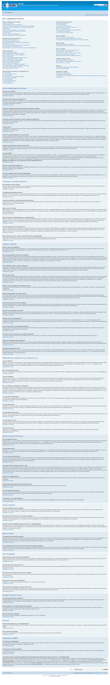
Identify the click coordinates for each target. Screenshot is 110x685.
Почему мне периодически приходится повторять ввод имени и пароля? (18, 26)
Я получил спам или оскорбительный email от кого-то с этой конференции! (72, 39)
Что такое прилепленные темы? (9, 80)
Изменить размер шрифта (106, 12)
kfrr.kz (21, 4)
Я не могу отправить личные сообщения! (65, 37)
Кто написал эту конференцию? (63, 73)
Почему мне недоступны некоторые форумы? (13, 60)
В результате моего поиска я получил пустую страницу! (68, 52)
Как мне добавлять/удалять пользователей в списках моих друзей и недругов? (73, 45)
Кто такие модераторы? (61, 24)
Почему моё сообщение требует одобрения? (12, 66)
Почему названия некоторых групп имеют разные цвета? (68, 29)
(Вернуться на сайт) (53, 5)
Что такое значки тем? (7, 83)
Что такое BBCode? (7, 72)
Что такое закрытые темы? (8, 81)
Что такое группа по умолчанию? (63, 31)
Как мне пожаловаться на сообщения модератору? (14, 64)
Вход (106, 14)
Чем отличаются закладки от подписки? (64, 60)
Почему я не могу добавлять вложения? (11, 61)
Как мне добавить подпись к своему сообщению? (13, 54)
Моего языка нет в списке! (8, 43)
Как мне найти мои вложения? (62, 68)
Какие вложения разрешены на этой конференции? (67, 67)
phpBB (52, 675)
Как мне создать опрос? (8, 56)
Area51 (102, 650)
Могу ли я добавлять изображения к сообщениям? (14, 76)
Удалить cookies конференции (87, 672)
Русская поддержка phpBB (55, 676)
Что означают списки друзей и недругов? (65, 44)
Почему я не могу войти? (8, 23)
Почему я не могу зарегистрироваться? (11, 33)
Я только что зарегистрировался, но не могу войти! (14, 29)
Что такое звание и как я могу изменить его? (12, 46)
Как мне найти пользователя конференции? (65, 54)
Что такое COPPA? (7, 32)
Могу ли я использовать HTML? (9, 74)
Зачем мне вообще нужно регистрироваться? (13, 24)
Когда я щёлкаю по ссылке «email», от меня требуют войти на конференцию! (19, 47)
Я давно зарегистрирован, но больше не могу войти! (14, 31)
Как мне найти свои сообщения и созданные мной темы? (68, 55)
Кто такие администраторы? (62, 23)
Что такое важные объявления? (9, 77)
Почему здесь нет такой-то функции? (64, 74)
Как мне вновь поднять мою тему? (10, 68)
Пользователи (93, 14)
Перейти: (72, 669)
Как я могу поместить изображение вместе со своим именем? (16, 45)
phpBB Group (48, 642)
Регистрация (100, 14)
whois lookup (95, 658)
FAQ (87, 14)
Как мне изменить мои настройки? (10, 39)
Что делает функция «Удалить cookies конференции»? (14, 35)
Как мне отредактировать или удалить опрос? (13, 58)
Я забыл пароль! (6, 28)
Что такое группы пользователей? (63, 26)
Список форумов (8, 12)
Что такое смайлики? (7, 75)
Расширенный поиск (102, 6)
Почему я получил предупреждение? (11, 62)
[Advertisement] (33, 9)
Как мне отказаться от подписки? (63, 62)
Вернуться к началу (8, 95)
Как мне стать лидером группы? (63, 28)
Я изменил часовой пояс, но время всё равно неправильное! (16, 42)
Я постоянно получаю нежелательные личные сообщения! (69, 38)
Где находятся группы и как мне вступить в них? (66, 27)
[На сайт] (10, 5)
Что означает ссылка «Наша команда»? (64, 32)
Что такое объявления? (8, 79)
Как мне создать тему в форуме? (10, 52)
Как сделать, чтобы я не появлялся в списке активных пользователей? (18, 27)
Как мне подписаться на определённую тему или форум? (68, 61)
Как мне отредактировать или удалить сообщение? (14, 53)
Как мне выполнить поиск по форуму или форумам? (67, 50)
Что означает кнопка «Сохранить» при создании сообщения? (16, 65)
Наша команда (76, 672)
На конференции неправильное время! (11, 41)
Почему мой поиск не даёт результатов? (65, 51)
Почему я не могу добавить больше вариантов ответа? (15, 57)
